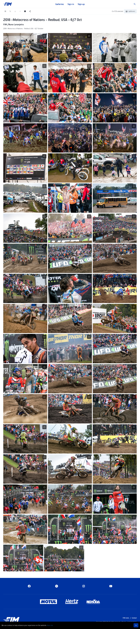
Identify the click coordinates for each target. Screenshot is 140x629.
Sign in (71, 4)
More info (50, 625)
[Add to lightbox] (20, 11)
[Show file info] (35, 59)
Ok (136, 625)
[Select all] (5, 11)
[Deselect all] (10, 11)
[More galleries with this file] (30, 59)
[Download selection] (15, 11)
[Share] (30, 11)
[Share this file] (25, 59)
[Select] (44, 36)
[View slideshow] (25, 11)
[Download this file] (20, 59)
